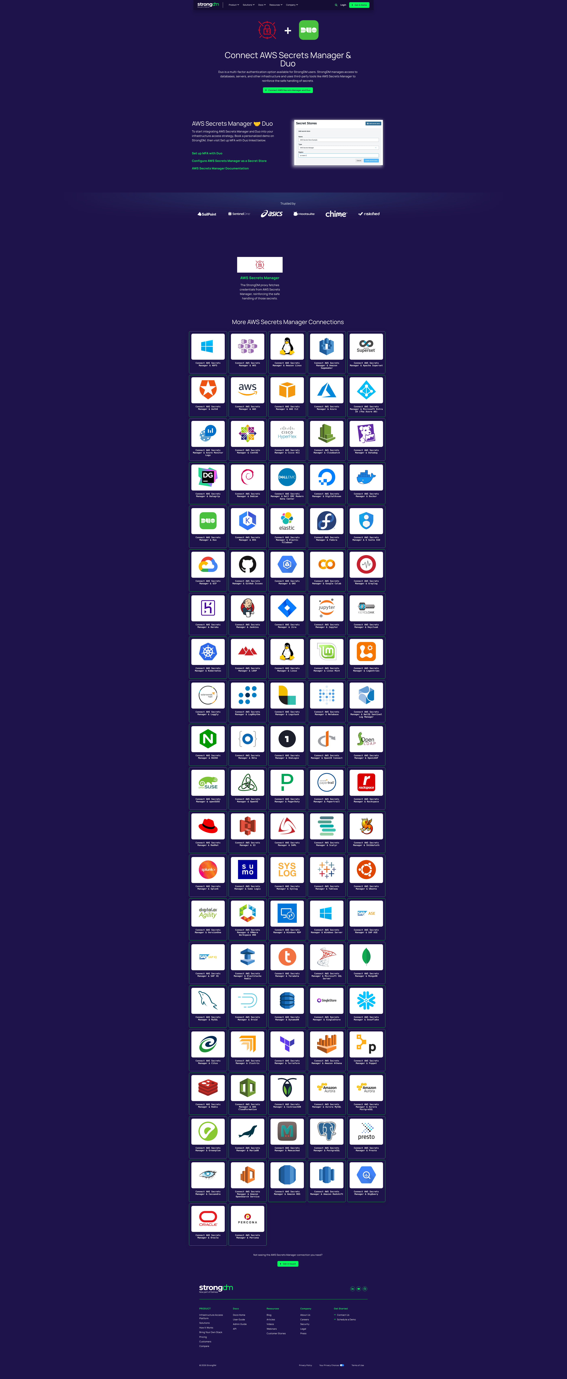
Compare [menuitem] (204, 1346)
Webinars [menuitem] (272, 1328)
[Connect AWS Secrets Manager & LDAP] (248, 658)
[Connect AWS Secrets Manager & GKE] (287, 570)
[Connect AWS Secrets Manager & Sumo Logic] (248, 876)
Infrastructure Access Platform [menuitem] (211, 1316)
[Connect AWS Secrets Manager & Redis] (208, 1094)
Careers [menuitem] (304, 1319)
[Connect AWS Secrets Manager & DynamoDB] (287, 1006)
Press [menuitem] (303, 1333)
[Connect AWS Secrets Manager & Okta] (248, 745)
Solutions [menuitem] (204, 1322)
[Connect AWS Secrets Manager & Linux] (287, 658)
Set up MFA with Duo (207, 153)
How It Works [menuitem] (206, 1327)
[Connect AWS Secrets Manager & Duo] (208, 527)
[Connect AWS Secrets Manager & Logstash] (287, 701)
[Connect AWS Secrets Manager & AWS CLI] (287, 396)
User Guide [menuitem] (239, 1319)
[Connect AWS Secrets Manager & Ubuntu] (366, 876)
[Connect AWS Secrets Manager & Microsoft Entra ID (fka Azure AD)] (366, 396)
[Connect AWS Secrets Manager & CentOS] (248, 440)
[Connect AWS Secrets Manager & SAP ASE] (366, 919)
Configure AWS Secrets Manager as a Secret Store (229, 161)
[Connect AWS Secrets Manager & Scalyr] (327, 832)
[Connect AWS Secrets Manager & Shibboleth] (366, 832)
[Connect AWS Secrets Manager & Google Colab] (327, 570)
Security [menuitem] (304, 1324)
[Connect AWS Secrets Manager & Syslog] (287, 876)
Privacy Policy (305, 1365)
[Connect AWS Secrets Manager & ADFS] (208, 352)
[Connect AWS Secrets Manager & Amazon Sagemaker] (327, 352)
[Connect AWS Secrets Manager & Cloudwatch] (327, 440)
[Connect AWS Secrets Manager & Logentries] (366, 658)
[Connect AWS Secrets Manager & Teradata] (287, 963)
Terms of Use (358, 1365)
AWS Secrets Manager (259, 277)
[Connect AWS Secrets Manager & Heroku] (208, 614)
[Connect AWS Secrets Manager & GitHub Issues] (248, 570)
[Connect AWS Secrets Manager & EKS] (248, 527)
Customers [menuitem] (205, 1341)
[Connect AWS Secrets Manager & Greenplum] (208, 1137)
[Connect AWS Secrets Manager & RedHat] (208, 832)
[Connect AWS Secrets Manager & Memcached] (287, 1137)
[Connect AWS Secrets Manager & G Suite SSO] (366, 527)
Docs (260, 5)
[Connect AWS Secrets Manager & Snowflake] (366, 1006)
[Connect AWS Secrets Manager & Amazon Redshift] (327, 1181)
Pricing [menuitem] (203, 1336)
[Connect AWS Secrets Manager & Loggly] (208, 701)
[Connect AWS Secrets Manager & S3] (248, 832)
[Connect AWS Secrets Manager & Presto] (366, 1137)
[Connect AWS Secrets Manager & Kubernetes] (208, 658)
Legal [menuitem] (303, 1328)
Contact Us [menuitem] (343, 1314)
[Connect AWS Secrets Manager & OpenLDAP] (366, 745)
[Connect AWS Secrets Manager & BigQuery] (366, 1181)
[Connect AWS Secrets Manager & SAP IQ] (208, 963)
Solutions (247, 5)
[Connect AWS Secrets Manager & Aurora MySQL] (327, 1094)
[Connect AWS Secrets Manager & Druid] (248, 1006)
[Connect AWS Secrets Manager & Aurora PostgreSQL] (366, 1094)
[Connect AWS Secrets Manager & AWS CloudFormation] (248, 1094)
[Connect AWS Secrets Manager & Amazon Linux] (287, 352)
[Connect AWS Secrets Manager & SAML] (287, 832)
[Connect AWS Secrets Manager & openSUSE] (208, 788)
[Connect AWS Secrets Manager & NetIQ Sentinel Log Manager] (366, 701)
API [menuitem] (235, 1328)
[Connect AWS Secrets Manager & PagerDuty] (287, 788)
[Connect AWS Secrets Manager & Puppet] (366, 1050)
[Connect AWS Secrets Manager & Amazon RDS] (287, 1181)
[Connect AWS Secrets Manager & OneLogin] (287, 745)
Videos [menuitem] (270, 1324)
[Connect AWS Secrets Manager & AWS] (248, 396)
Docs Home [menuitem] (239, 1314)
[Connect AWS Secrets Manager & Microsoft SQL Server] (327, 963)
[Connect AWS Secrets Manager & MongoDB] (366, 963)
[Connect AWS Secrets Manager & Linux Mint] (327, 658)
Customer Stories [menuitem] (276, 1333)
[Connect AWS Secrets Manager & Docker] (366, 483)
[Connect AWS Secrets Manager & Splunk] (208, 876)
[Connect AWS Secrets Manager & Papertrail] (327, 788)
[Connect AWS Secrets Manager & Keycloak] (366, 614)
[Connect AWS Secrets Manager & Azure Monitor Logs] (208, 440)
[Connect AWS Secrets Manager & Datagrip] (208, 483)
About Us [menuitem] (305, 1314)
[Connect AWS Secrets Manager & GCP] (208, 570)
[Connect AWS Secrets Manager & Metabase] (327, 701)
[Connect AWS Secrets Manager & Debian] (248, 483)
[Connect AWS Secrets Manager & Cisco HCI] (287, 440)
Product (233, 5)
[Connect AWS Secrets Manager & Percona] (248, 1225)
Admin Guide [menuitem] (240, 1324)
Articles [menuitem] (271, 1319)
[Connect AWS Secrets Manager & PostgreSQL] (327, 1137)
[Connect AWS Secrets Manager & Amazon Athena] (327, 1050)
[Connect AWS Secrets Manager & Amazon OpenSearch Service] (248, 1181)
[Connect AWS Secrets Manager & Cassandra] (208, 1181)
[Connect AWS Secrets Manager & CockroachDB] (287, 1094)
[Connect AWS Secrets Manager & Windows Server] (327, 919)
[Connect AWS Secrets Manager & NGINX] (208, 745)
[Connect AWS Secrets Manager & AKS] (248, 352)
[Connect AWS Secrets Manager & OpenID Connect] (327, 745)
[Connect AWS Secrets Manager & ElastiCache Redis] (248, 963)
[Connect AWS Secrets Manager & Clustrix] (248, 1050)
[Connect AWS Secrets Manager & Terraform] (287, 1050)
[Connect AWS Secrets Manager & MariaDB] (248, 1137)
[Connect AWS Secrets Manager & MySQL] (208, 1006)
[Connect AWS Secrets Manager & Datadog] (366, 440)
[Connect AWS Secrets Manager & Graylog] (366, 570)
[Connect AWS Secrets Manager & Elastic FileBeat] (287, 527)
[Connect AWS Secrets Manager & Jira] (287, 614)
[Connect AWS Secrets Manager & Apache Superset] (366, 352)
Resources (274, 5)
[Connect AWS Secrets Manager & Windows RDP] (287, 919)
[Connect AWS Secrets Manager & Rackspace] (366, 788)
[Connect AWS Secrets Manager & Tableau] (327, 876)
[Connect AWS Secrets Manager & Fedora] (327, 527)
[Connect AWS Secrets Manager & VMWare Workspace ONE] (248, 919)
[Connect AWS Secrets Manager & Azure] (327, 396)
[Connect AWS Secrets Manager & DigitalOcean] (327, 483)
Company (290, 5)
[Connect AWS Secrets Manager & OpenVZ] (248, 788)
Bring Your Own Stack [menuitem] (210, 1332)
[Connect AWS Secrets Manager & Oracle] (208, 1225)
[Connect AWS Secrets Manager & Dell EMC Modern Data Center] (287, 483)
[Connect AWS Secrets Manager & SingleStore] (327, 1006)
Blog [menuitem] (269, 1314)
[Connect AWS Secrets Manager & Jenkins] (248, 614)
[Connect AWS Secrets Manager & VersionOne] (208, 919)
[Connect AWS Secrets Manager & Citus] (208, 1050)
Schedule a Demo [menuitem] (346, 1319)
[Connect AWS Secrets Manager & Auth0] (208, 396)
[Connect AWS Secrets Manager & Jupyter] (327, 614)
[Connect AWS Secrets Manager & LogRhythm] (248, 701)
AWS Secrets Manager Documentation (220, 168)
